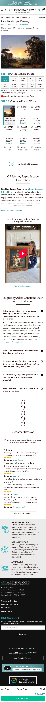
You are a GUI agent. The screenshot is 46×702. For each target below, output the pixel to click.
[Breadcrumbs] (2, 17)
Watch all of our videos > (23, 286)
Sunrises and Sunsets (12, 210)
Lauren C (16, 494)
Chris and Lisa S (19, 507)
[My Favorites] (39, 10)
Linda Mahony (18, 460)
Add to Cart (22, 698)
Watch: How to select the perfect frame (19, 96)
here (31, 90)
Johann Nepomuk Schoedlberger (14, 24)
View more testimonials (22, 513)
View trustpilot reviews (22, 658)
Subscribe (22, 634)
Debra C (16, 476)
